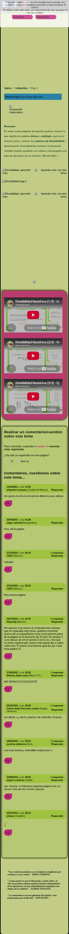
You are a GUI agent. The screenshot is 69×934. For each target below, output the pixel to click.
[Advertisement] (34, 49)
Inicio (8, 88)
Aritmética (21, 88)
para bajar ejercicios (24, 96)
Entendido (18, 17)
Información (43, 17)
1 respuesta (57, 553)
